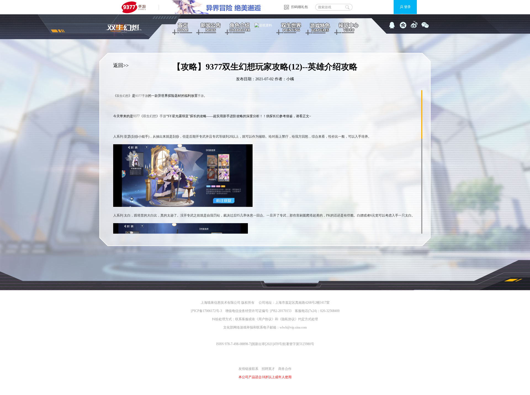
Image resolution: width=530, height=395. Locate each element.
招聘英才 (268, 369)
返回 (118, 65)
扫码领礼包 (299, 7)
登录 (407, 7)
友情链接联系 (248, 369)
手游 (145, 95)
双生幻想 (122, 95)
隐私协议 (288, 319)
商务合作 (285, 369)
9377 (138, 95)
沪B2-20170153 (281, 311)
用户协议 (265, 319)
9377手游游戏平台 (136, 7)
